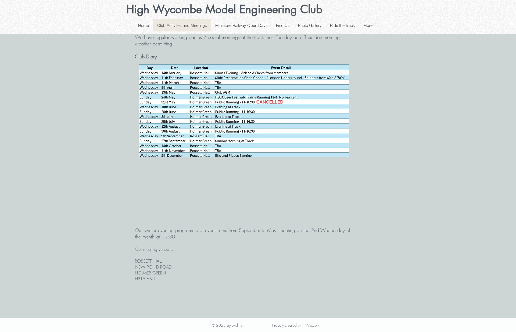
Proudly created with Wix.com (296, 325)
